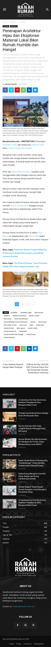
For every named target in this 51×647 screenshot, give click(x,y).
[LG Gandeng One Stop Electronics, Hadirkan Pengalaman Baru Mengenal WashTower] (9, 403)
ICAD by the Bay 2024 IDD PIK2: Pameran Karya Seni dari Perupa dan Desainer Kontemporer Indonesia (37, 368)
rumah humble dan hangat (13, 334)
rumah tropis (31, 334)
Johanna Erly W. (11, 84)
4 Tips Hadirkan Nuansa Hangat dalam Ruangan (13, 365)
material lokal (38, 144)
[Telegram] (35, 90)
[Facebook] (5, 90)
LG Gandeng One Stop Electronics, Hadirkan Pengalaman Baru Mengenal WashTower (32, 402)
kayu (31, 325)
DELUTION (34, 236)
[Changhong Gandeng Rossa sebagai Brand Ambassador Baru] (9, 416)
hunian (32, 322)
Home (5, 22)
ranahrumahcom (10, 331)
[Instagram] (25, 625)
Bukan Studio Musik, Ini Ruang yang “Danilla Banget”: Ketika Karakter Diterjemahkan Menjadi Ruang (32, 463)
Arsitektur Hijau (10, 144)
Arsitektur (22, 22)
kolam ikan (40, 325)
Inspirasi (13, 22)
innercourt (23, 325)
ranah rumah (32, 328)
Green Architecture (19, 205)
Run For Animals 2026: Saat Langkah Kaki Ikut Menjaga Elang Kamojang (31, 428)
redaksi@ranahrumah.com (24, 606)
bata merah (39, 312)
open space (21, 328)
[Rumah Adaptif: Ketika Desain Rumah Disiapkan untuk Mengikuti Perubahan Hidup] (9, 490)
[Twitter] (11, 90)
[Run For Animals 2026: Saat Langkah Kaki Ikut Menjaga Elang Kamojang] (9, 429)
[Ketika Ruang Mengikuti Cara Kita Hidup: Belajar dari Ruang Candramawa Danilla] (9, 477)
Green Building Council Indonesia (16, 322)
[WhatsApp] (23, 90)
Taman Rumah (9, 337)
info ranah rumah (10, 325)
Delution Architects (19, 316)
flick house (8, 319)
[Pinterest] (17, 90)
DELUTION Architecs (21, 171)
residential (23, 331)
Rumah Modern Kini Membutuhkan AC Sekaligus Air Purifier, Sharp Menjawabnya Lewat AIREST (32, 441)
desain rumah (34, 316)
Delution (7, 316)
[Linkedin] (29, 90)
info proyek (42, 322)
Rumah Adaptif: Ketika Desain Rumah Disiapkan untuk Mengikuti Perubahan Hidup (32, 489)
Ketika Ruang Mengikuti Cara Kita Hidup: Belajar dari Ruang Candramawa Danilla (32, 476)
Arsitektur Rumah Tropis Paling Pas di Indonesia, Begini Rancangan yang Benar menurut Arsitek (25, 253)
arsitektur (14, 312)
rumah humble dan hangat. (20, 148)
